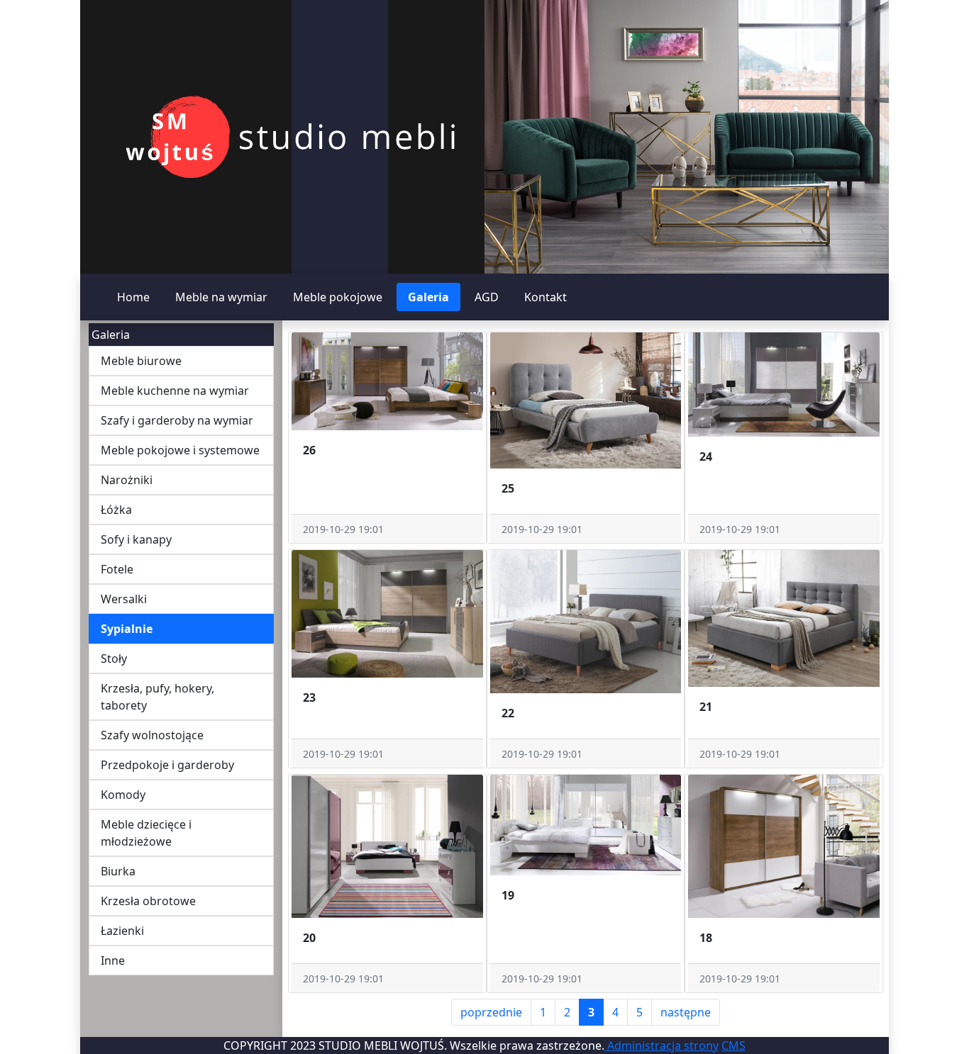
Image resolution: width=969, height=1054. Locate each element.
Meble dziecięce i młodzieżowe (146, 833)
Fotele (117, 569)
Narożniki (127, 480)
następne (685, 1012)
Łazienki (122, 930)
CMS (733, 1045)
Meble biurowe (141, 361)
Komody (123, 794)
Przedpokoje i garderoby (167, 765)
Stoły (114, 658)
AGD (487, 297)
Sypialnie (127, 629)
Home (133, 297)
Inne (113, 960)
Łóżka (116, 509)
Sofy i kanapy (136, 539)
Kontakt (545, 297)
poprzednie (491, 1012)
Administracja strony (661, 1045)
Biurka (118, 871)
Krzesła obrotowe (148, 901)
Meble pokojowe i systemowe (180, 450)
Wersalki (124, 599)
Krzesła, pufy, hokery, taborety (157, 696)
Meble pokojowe (337, 297)
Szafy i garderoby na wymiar (177, 420)
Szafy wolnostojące (152, 735)
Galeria (428, 297)
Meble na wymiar (221, 297)
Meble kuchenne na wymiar (175, 390)
